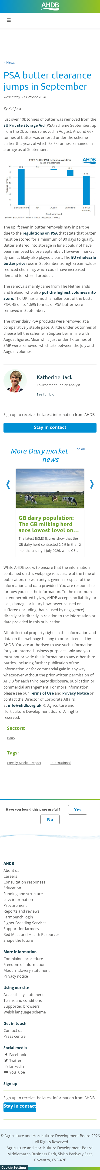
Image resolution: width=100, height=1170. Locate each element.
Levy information (18, 899)
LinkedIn (16, 1066)
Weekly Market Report (24, 763)
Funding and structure (23, 893)
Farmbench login (18, 917)
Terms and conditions (22, 1000)
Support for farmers (21, 928)
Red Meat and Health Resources (31, 934)
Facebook (17, 1054)
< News (9, 62)
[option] (50, 508)
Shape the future (18, 940)
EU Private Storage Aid (24, 125)
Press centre (14, 1036)
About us (11, 870)
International (60, 763)
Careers (10, 876)
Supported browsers (21, 1006)
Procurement (15, 905)
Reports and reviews (21, 911)
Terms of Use (42, 693)
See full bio (45, 394)
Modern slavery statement (26, 970)
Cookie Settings (14, 1167)
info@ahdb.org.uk (24, 705)
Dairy (11, 738)
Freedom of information (24, 964)
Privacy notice (15, 976)
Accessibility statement (23, 994)
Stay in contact (50, 427)
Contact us (12, 1030)
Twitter (15, 1060)
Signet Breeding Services (25, 922)
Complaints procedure (23, 958)
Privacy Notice (75, 693)
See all (80, 449)
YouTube (17, 1072)
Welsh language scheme (24, 1012)
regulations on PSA (40, 233)
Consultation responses (24, 882)
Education (12, 887)
